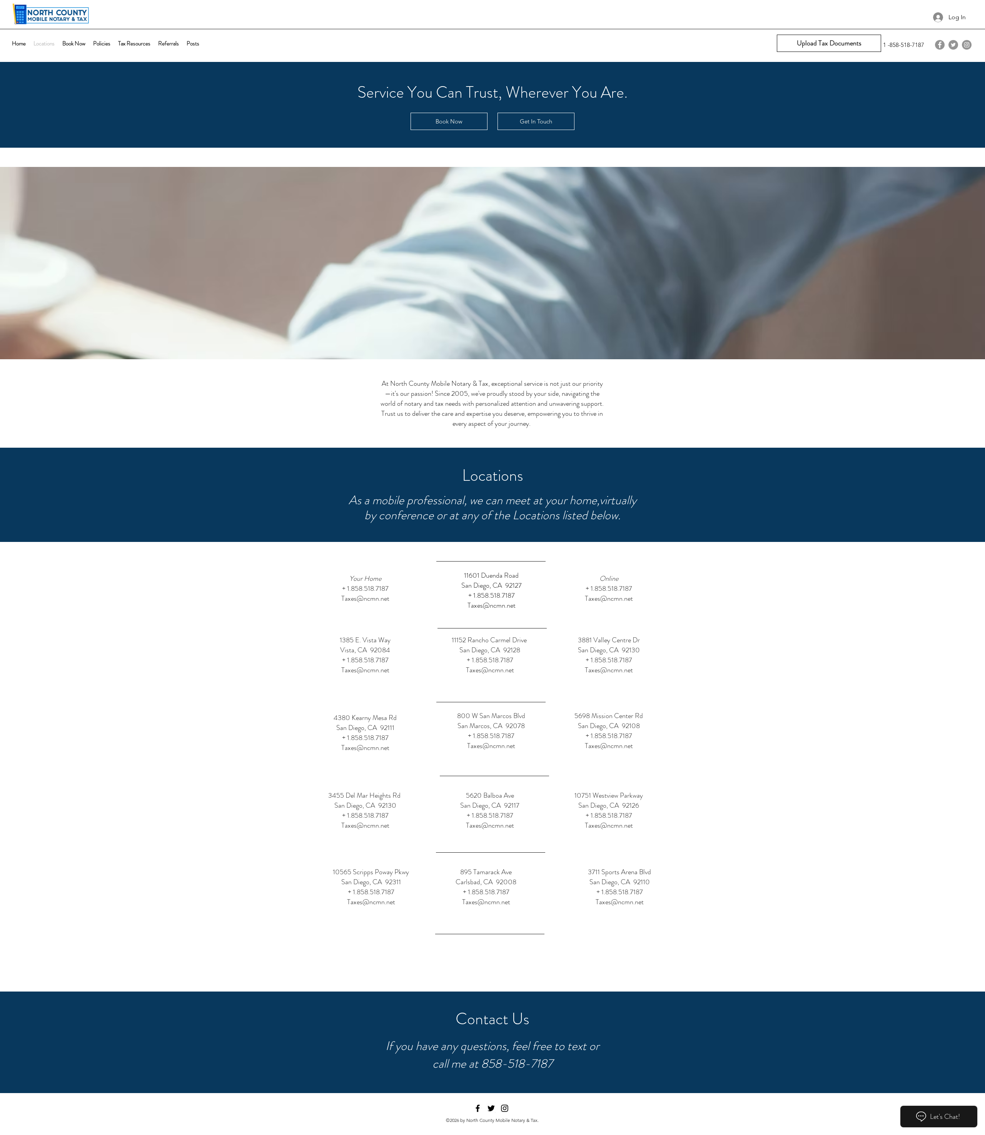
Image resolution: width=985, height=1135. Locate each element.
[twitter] (953, 45)
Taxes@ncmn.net (365, 598)
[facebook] (940, 45)
